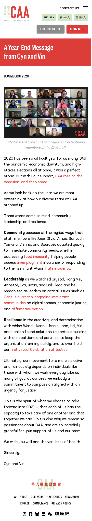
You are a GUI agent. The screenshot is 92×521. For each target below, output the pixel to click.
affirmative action (27, 309)
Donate (77, 29)
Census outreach (18, 297)
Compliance (40, 503)
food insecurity (37, 257)
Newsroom (72, 497)
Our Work (37, 497)
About (24, 497)
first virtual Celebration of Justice (38, 350)
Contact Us (69, 8)
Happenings (54, 497)
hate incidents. (58, 269)
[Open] (50, 514)
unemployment (29, 263)
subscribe (50, 29)
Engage (25, 503)
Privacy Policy (62, 503)
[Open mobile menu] (85, 8)
